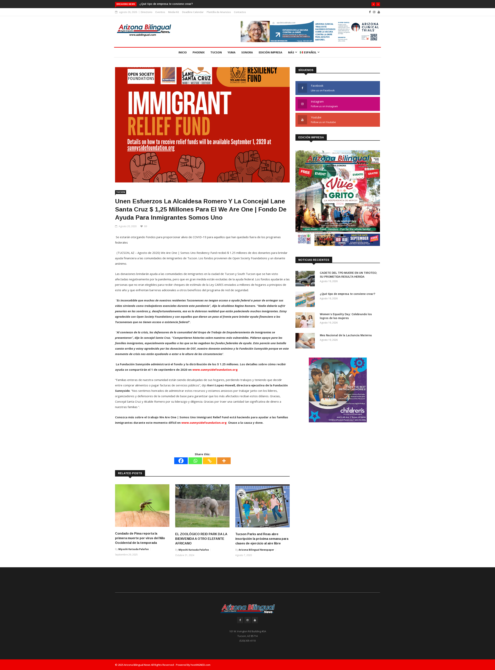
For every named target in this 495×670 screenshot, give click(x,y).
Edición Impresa (270, 52)
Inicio (182, 52)
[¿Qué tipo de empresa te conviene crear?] (306, 300)
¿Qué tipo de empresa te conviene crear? (166, 3)
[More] (224, 460)
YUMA (232, 52)
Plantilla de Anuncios (219, 12)
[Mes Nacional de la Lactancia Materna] (306, 341)
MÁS (291, 52)
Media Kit (173, 12)
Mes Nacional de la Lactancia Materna (346, 335)
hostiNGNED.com (200, 665)
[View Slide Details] (310, 31)
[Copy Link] (209, 460)
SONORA (247, 52)
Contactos (240, 12)
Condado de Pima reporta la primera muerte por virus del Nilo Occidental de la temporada (140, 538)
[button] (373, 4)
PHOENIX (199, 52)
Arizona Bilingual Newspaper (256, 549)
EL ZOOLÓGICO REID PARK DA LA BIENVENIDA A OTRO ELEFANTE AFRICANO (201, 538)
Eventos (160, 12)
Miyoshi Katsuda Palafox (133, 549)
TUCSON (216, 52)
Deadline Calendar (193, 12)
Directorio (146, 12)
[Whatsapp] (195, 460)
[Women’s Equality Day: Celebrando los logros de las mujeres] (306, 320)
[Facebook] (181, 460)
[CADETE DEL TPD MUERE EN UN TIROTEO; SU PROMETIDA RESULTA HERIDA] (306, 279)
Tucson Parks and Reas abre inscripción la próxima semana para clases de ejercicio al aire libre (261, 538)
